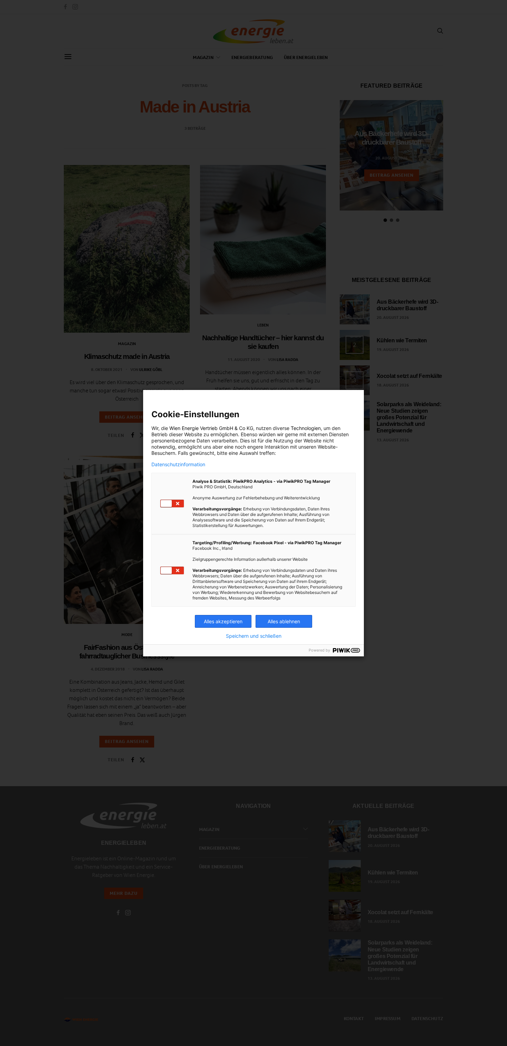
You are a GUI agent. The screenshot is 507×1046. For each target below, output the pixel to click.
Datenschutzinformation (178, 464)
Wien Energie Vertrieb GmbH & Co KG (211, 428)
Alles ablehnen (284, 621)
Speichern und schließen (253, 636)
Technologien (306, 428)
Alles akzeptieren (223, 621)
